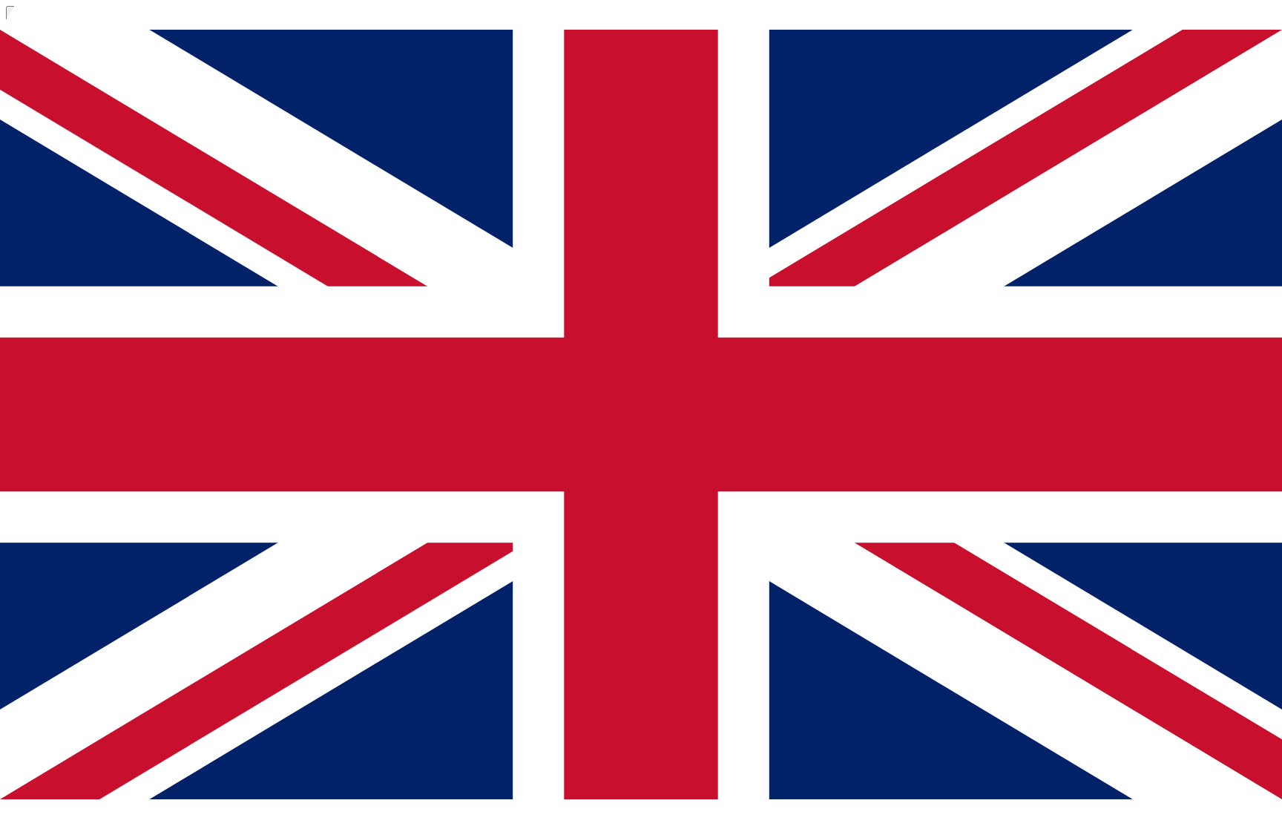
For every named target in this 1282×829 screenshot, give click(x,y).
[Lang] (21, 140)
